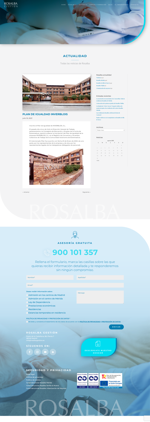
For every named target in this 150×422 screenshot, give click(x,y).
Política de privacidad (34, 377)
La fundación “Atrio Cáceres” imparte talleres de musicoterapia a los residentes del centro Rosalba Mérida (109, 108)
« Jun (97, 160)
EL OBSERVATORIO (121, 4)
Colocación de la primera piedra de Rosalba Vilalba (110, 103)
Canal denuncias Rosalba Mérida (39, 383)
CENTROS (82, 4)
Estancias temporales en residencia (47, 312)
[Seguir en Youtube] (45, 352)
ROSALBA (71, 4)
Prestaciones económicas (41, 305)
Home (63, 4)
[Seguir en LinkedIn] (53, 352)
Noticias (98, 77)
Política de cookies (33, 380)
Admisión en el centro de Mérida (45, 298)
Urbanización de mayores (103, 88)
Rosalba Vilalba (100, 85)
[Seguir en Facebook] (29, 352)
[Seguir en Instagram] (37, 352)
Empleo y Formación (98, 4)
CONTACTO (135, 4)
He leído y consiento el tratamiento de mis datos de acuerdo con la (74, 322)
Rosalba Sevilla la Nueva (102, 83)
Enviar (116, 327)
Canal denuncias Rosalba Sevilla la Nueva (42, 386)
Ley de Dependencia (39, 302)
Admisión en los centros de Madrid (46, 295)
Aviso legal (30, 374)
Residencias (34, 309)
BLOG (111, 4)
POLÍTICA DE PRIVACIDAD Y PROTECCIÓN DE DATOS (100, 322)
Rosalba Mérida (100, 80)
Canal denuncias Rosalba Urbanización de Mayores (46, 388)
